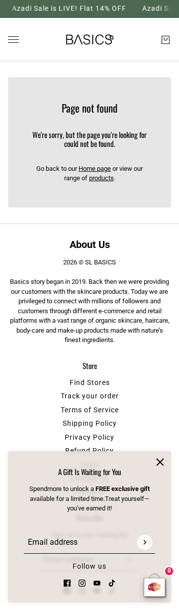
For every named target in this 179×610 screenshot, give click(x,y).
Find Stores (90, 382)
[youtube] (96, 582)
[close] (160, 462)
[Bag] (165, 39)
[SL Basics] (89, 39)
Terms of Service (90, 410)
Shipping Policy (90, 423)
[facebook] (67, 582)
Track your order (90, 396)
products (101, 178)
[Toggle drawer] (13, 39)
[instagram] (82, 582)
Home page (95, 168)
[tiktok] (111, 582)
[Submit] (144, 541)
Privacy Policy (89, 437)
